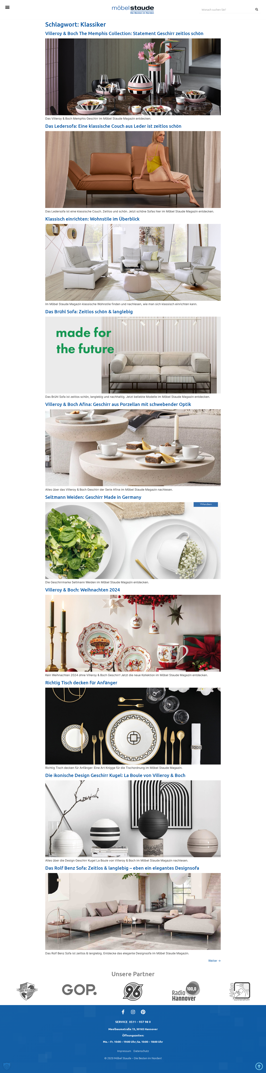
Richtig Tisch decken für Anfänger (81, 682)
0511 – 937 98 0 (140, 1022)
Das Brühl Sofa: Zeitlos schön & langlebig (89, 311)
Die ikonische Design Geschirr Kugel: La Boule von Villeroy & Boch (115, 775)
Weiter (214, 960)
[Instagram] (133, 1012)
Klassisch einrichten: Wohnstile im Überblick (92, 219)
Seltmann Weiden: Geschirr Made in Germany (93, 497)
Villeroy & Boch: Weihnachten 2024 (82, 590)
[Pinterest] (143, 1012)
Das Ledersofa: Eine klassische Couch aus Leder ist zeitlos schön (113, 126)
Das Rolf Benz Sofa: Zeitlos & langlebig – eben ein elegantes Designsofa (122, 868)
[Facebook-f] (123, 1012)
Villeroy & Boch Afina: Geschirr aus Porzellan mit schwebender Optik (118, 404)
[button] (7, 7)
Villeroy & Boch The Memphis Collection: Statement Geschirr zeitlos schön (124, 33)
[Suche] (257, 9)
